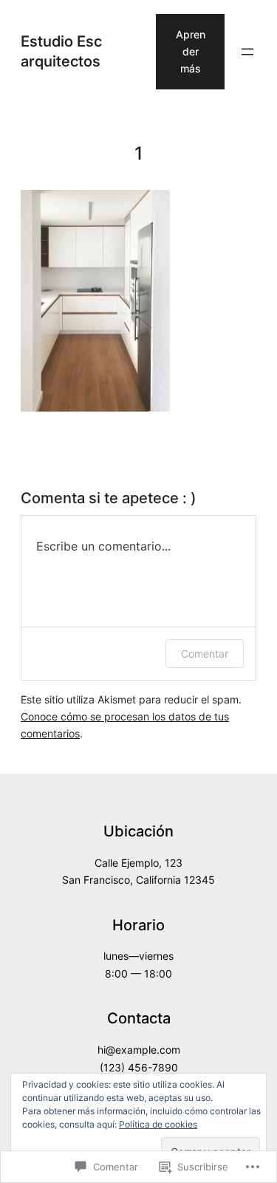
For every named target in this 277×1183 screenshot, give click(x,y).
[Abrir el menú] (247, 52)
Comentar (204, 653)
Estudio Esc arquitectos (61, 50)
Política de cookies (158, 1124)
